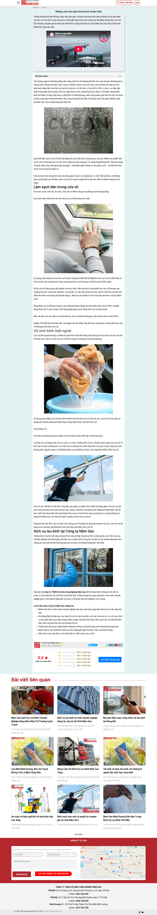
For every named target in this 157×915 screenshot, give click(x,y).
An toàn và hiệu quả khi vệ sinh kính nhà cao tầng (32, 818)
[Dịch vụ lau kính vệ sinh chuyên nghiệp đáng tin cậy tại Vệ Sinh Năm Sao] (78, 700)
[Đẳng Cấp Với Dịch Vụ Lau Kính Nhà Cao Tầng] (78, 751)
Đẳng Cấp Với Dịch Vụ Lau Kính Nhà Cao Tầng (78, 771)
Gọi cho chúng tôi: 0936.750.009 (53, 874)
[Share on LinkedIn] (121, 645)
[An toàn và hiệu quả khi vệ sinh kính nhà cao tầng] (32, 799)
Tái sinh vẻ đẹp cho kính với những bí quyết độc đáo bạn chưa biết (122, 771)
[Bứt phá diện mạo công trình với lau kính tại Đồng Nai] (124, 700)
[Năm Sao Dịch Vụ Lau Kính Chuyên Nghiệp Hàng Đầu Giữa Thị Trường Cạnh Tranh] (32, 700)
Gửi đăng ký (21, 874)
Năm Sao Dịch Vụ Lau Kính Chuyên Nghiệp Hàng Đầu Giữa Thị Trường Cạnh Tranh (32, 721)
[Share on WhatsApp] (107, 645)
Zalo (137, 2)
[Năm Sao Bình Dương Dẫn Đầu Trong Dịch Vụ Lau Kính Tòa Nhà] (124, 799)
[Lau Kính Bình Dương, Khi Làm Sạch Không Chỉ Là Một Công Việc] (32, 751)
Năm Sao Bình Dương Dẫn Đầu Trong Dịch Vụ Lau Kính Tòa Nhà (122, 818)
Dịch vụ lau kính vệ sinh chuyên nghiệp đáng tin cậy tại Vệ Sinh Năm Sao (77, 719)
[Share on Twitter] (113, 645)
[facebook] (139, 912)
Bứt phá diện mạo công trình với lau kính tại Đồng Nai (124, 719)
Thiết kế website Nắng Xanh (53, 911)
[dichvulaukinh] (30, 2)
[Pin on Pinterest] (118, 645)
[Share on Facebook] (110, 645)
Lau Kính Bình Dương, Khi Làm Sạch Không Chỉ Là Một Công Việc (29, 771)
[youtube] (142, 912)
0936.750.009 (125, 2)
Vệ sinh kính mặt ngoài (52, 331)
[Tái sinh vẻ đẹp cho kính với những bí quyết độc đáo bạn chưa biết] (124, 751)
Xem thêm (78, 834)
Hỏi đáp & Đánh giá (110, 659)
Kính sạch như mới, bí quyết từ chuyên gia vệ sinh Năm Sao (77, 818)
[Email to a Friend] (115, 645)
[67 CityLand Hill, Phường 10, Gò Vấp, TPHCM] (113, 862)
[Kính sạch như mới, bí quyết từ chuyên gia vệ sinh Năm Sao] (78, 799)
